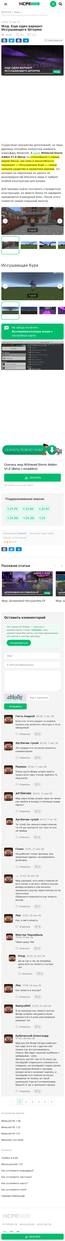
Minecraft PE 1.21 (10, 1133)
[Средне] (10, 542)
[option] (32, 221)
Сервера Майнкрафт (13, 1196)
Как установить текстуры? (16, 1177)
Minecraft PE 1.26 (10, 1121)
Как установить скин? (13, 1189)
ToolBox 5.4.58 (9, 1158)
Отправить (15, 706)
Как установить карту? (14, 1183)
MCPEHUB (6, 12)
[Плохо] (4, 542)
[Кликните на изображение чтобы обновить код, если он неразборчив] (15, 697)
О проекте (10, 1224)
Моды (17, 12)
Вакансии (27, 1224)
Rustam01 (22, 533)
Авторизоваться (19, 643)
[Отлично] (15, 542)
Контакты (44, 1224)
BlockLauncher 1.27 (12, 1164)
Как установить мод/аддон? (17, 1170)
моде (36, 153)
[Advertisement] (32, 108)
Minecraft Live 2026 (12, 1140)
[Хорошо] (12, 542)
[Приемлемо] (7, 542)
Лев (18, 985)
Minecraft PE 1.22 (10, 1127)
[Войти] (53, 4)
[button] (6, 4)
